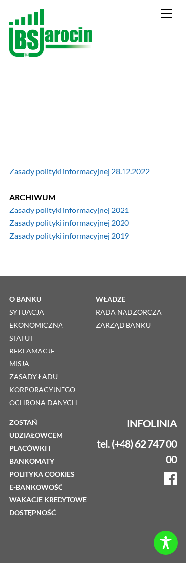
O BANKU (25, 299)
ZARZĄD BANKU (123, 325)
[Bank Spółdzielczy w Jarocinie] (50, 52)
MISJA (19, 364)
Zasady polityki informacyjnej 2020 (69, 222)
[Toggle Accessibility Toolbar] (166, 543)
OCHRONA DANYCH (43, 403)
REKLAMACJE (32, 351)
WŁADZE (110, 299)
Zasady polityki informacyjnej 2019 (69, 235)
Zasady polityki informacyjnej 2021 (69, 209)
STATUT (21, 338)
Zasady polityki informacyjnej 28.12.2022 (79, 171)
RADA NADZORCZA (129, 312)
